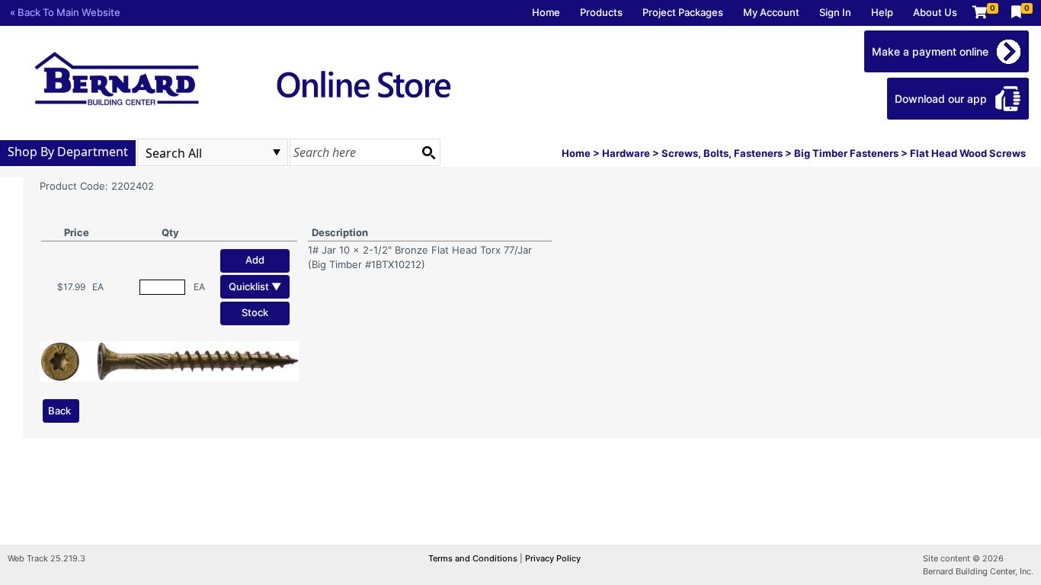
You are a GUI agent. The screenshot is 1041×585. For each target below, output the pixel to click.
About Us (935, 12)
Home (546, 12)
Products (601, 12)
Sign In (835, 12)
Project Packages (682, 12)
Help (882, 12)
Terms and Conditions (474, 558)
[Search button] (428, 152)
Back (59, 410)
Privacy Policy (553, 558)
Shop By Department (68, 151)
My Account (771, 12)
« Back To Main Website (65, 12)
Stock (255, 312)
